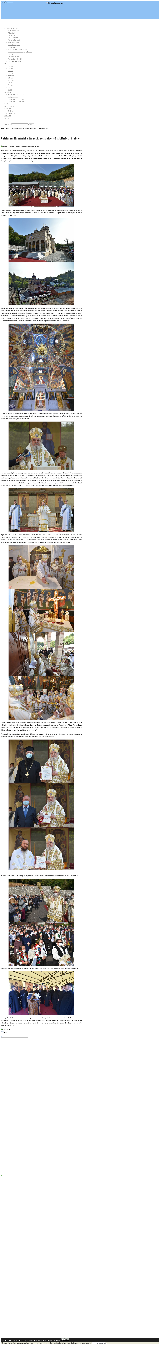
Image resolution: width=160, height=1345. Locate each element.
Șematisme (7, 92)
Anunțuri (10, 66)
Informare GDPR (6, 1340)
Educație (10, 78)
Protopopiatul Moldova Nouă (16, 102)
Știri (5, 64)
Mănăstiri (7, 104)
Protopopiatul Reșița (14, 97)
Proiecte (10, 85)
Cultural (10, 73)
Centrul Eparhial (13, 35)
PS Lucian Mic (12, 33)
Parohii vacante (9, 106)
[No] (106, 1343)
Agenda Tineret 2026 (14, 61)
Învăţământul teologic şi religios (17, 49)
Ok (93, 1343)
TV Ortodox (11, 111)
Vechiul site (7, 116)
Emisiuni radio (12, 113)
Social (10, 87)
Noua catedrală (12, 54)
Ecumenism (11, 75)
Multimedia (7, 109)
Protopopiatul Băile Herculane (17, 99)
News (7, 128)
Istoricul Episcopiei (13, 31)
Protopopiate (12, 47)
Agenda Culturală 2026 (15, 59)
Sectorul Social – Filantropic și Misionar (20, 52)
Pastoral (10, 83)
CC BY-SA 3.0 (56, 1340)
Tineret (10, 90)
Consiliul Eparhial (13, 38)
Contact (6, 118)
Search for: (7, 124)
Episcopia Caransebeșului (12, 28)
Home (2, 128)
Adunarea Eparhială (14, 40)
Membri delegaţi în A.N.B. (15, 42)
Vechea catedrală (13, 57)
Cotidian (10, 71)
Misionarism (11, 80)
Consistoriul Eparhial (14, 45)
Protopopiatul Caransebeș (16, 94)
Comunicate (11, 68)
